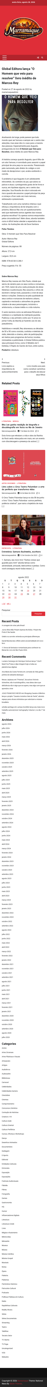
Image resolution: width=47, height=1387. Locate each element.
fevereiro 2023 (7, 904)
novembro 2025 (8, 763)
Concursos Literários (9, 1108)
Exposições (6, 1177)
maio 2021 (6, 994)
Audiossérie (6, 1074)
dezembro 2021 (7, 964)
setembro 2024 (7, 823)
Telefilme (5, 1331)
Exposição (6, 1172)
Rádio (4, 1301)
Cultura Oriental (8, 1125)
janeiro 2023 (6, 908)
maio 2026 (6, 737)
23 (9, 594)
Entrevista (6, 548)
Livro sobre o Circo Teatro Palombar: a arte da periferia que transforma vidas (23, 488)
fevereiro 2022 (7, 956)
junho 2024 (6, 836)
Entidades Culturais (9, 1164)
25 (22, 594)
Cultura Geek (6, 1121)
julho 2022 (6, 934)
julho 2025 (6, 780)
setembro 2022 (7, 926)
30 (9, 597)
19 (28, 591)
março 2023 (6, 900)
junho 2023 (6, 887)
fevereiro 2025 (7, 801)
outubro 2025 (7, 767)
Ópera (4, 1271)
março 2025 (6, 797)
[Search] (42, 57)
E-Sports (5, 1155)
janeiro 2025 (6, 805)
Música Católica (8, 1254)
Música (16, 421)
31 (15, 597)
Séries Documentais (9, 1318)
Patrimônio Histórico (9, 1284)
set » (9, 603)
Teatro (4, 1327)
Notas (4, 1267)
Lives (4, 1228)
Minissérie (5, 1241)
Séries (4, 1314)
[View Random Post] (38, 57)
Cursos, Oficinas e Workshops (13, 1134)
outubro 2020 (7, 1024)
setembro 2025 (7, 771)
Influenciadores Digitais (10, 1215)
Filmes (4, 1190)
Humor (4, 1211)
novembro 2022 (8, 917)
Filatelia (5, 1185)
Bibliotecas (6, 1078)
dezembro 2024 (7, 810)
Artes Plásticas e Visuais (11, 1057)
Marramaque (22, 1381)
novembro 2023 (8, 866)
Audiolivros (6, 1069)
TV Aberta (5, 1340)
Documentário (7, 1147)
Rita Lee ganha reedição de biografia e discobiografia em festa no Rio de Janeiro (22, 426)
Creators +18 (7, 1117)
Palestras (5, 1280)
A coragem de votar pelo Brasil (13, 625)
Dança (4, 1138)
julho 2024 (6, 831)
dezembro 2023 (7, 861)
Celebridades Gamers (10, 1091)
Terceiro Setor (7, 1336)
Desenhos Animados (9, 1142)
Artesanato (6, 1061)
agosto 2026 (6, 724)
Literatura (14, 350)
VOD (3, 1353)
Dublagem (5, 1151)
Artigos (4, 1065)
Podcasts (5, 1293)
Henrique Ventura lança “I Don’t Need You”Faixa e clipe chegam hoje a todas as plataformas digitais (21, 664)
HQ (3, 1207)
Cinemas (5, 1100)
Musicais (5, 1263)
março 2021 (6, 1003)
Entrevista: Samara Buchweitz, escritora (21, 551)
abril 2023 (5, 896)
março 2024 (6, 848)
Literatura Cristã (8, 1224)
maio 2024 (6, 840)
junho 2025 (6, 784)
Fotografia (6, 1194)
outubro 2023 (7, 870)
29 (3, 597)
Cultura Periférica (8, 1129)
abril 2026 (5, 741)
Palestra (5, 1275)
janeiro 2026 (6, 754)
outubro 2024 (7, 818)
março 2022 (6, 951)
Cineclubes (6, 1095)
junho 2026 (6, 733)
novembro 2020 (8, 1020)
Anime (4, 1048)
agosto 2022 (6, 930)
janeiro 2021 (6, 1011)
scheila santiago (8, 707)
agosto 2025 (6, 775)
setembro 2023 (7, 874)
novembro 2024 (8, 814)
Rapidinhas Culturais (9, 1305)
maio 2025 (6, 788)
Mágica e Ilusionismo (9, 1233)
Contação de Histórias (10, 1112)
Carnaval (5, 1082)
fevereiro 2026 (7, 750)
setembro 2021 (7, 977)
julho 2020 (6, 1037)
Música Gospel (7, 1258)
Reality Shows (7, 1310)
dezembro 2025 (7, 758)
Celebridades (6, 1087)
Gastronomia (7, 1203)
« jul (3, 603)
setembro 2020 (7, 1029)
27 (34, 594)
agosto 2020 (6, 1033)
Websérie (5, 1357)
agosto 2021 (6, 981)
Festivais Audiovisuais (10, 1181)
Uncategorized (7, 1348)
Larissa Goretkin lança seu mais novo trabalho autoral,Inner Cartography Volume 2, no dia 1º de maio (23, 710)
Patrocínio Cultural (9, 1288)
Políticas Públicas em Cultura (13, 1297)
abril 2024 (5, 844)
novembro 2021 (8, 969)
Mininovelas (6, 1237)
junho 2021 (6, 990)
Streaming (6, 1323)
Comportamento (8, 1104)
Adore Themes (16, 1384)
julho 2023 (6, 883)
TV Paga (5, 1344)
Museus (5, 1245)
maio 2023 (6, 891)
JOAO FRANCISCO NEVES (11, 693)
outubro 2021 (7, 973)
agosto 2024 (6, 827)
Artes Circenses (8, 483)
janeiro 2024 (6, 857)
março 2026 (6, 745)
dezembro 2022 (7, 913)
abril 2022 (5, 947)
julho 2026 (6, 728)
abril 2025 (5, 793)
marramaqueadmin (10, 92)
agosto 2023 (6, 878)
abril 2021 (5, 999)
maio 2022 (6, 943)
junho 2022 (6, 939)
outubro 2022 (7, 921)
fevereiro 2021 (7, 1007)
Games (4, 1198)
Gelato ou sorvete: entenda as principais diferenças (21, 636)
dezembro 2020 (7, 1016)
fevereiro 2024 (7, 853)
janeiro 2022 (6, 960)
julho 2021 (6, 986)
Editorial (5, 1160)
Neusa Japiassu (8, 680)
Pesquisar (6, 610)
